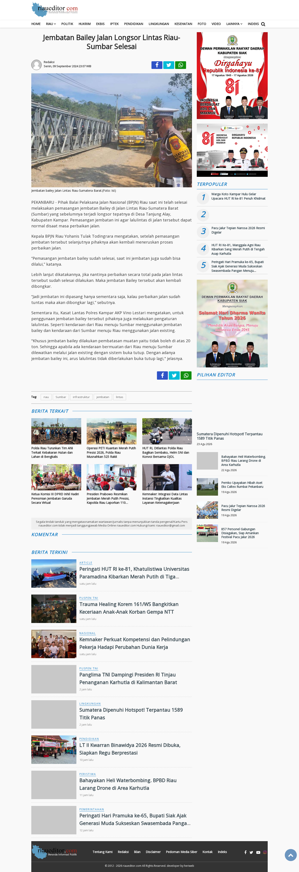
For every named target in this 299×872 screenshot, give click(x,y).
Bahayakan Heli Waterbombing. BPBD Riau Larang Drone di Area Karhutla (243, 460)
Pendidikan (133, 24)
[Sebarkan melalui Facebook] (156, 65)
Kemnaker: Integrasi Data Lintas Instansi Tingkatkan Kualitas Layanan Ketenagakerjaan (165, 498)
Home (35, 24)
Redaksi (123, 852)
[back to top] (291, 855)
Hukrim (85, 24)
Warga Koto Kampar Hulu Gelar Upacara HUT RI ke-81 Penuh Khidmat (238, 196)
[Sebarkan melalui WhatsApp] (180, 65)
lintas (119, 397)
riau (46, 397)
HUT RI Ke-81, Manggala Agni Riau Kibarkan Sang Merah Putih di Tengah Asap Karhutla (238, 249)
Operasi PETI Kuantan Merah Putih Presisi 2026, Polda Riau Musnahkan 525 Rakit (111, 452)
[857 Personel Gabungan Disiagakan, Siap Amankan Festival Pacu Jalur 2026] (207, 535)
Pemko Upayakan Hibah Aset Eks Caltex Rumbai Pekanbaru (242, 485)
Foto (202, 24)
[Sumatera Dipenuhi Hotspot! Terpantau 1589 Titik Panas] (232, 420)
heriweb (189, 866)
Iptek (114, 24)
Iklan (137, 852)
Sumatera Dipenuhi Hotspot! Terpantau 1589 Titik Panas (229, 436)
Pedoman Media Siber (181, 852)
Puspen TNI (88, 598)
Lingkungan (159, 24)
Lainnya (232, 24)
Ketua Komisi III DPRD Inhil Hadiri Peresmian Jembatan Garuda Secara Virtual (55, 498)
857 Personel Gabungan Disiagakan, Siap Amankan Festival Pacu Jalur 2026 (240, 533)
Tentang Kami (103, 852)
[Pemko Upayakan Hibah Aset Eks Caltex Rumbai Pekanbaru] (207, 488)
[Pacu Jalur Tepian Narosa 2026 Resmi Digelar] (207, 512)
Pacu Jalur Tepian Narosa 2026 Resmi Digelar (243, 508)
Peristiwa (87, 774)
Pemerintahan (91, 809)
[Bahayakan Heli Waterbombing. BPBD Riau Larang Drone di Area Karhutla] (207, 462)
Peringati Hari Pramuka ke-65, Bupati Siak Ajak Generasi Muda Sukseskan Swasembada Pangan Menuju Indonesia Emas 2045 (134, 823)
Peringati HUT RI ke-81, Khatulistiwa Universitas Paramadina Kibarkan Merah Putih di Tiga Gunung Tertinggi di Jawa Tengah (134, 576)
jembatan (103, 397)
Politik (67, 24)
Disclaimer (153, 852)
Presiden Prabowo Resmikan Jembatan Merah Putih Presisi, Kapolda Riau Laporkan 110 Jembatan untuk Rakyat (108, 498)
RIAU (49, 24)
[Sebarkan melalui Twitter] (168, 65)
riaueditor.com (132, 866)
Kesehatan (183, 24)
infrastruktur (81, 397)
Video (216, 24)
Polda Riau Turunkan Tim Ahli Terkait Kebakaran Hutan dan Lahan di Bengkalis (52, 452)
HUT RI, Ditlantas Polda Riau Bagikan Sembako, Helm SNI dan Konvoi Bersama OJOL (165, 452)
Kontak (207, 852)
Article (85, 563)
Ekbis (100, 24)
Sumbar (61, 397)
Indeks (253, 24)
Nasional (87, 633)
